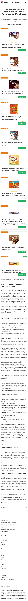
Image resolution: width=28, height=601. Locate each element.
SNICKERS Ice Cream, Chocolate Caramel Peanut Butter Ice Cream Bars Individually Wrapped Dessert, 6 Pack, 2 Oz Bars (13, 46)
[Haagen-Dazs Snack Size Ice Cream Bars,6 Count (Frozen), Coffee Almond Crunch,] (14, 62)
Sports (2, 566)
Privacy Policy (4, 540)
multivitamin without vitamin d (8, 522)
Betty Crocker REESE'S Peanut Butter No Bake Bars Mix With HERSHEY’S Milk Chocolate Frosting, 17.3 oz (12, 118)
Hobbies (4, 568)
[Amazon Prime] (24, 121)
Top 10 (2, 559)
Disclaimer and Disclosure (7, 538)
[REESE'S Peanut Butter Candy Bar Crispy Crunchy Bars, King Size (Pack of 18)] (14, 263)
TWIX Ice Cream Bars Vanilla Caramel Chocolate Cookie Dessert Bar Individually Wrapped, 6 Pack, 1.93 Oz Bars (13, 247)
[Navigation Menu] (25, 2)
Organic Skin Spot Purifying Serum (9, 529)
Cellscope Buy (4, 531)
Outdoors (4, 570)
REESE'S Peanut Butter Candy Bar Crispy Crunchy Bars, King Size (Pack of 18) (12, 271)
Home (2, 548)
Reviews (3, 551)
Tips (3, 564)
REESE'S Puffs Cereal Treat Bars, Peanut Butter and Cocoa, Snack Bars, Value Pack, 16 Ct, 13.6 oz (13, 195)
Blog (2, 553)
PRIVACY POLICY (5, 577)
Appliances (3, 562)
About (2, 542)
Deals (2, 555)
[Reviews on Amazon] (14, 42)
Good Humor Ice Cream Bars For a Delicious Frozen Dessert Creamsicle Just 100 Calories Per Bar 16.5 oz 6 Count (13, 168)
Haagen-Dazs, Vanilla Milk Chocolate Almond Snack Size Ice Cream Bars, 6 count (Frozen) (13, 144)
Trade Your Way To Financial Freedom (10, 524)
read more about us (14, 439)
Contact (3, 544)
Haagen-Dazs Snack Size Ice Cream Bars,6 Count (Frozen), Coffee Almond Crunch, (13, 69)
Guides (2, 557)
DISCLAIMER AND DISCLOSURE (7, 579)
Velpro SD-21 (4, 527)
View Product (22, 50)
